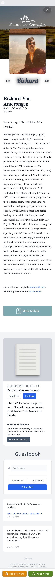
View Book (14, 396)
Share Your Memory (18, 439)
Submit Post (27, 487)
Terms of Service (35, 566)
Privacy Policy (19, 566)
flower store (35, 291)
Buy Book (29, 396)
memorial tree (37, 286)
